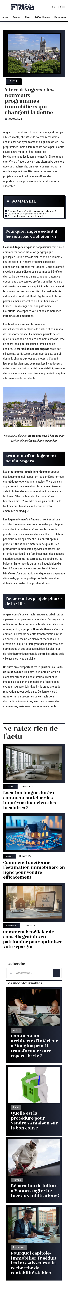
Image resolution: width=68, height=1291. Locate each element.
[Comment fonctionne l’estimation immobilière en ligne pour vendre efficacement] (34, 833)
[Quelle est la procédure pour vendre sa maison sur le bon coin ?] (34, 1085)
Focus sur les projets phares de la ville (26, 216)
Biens (13, 81)
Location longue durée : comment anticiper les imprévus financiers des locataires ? (29, 800)
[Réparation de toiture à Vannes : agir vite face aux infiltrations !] (34, 1157)
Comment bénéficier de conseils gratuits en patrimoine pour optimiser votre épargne (32, 939)
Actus (8, 856)
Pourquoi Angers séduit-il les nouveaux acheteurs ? (32, 211)
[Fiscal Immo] (23, 7)
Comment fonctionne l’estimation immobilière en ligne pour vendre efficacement (34, 870)
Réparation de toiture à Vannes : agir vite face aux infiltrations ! (35, 1190)
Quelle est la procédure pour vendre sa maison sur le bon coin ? (34, 1121)
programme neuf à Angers (43, 435)
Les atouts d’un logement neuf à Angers (27, 213)
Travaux (17, 1179)
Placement (11, 926)
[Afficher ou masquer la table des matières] (48, 201)
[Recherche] (54, 7)
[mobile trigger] (6, 7)
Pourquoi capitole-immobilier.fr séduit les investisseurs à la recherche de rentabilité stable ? (33, 1263)
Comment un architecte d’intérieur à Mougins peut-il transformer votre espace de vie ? (34, 1046)
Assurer (9, 787)
